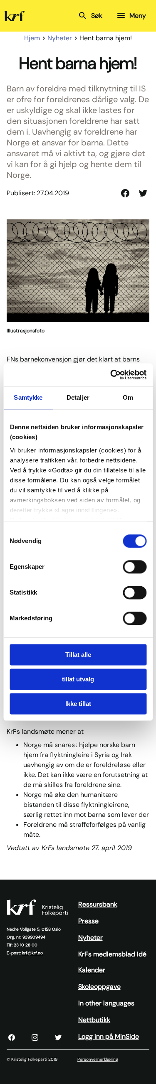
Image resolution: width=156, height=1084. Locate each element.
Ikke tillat (78, 703)
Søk (96, 15)
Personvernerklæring (97, 1059)
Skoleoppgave (99, 986)
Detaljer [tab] (78, 397)
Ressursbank (97, 904)
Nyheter (90, 937)
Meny (137, 15)
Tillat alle (78, 654)
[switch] (134, 566)
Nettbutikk (94, 1019)
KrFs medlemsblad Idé (112, 954)
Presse (88, 921)
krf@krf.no (32, 953)
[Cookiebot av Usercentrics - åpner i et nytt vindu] (111, 374)
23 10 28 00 (25, 945)
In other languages (106, 1003)
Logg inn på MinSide (108, 1036)
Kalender (91, 970)
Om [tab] (128, 397)
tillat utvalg (78, 679)
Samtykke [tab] (28, 397)
